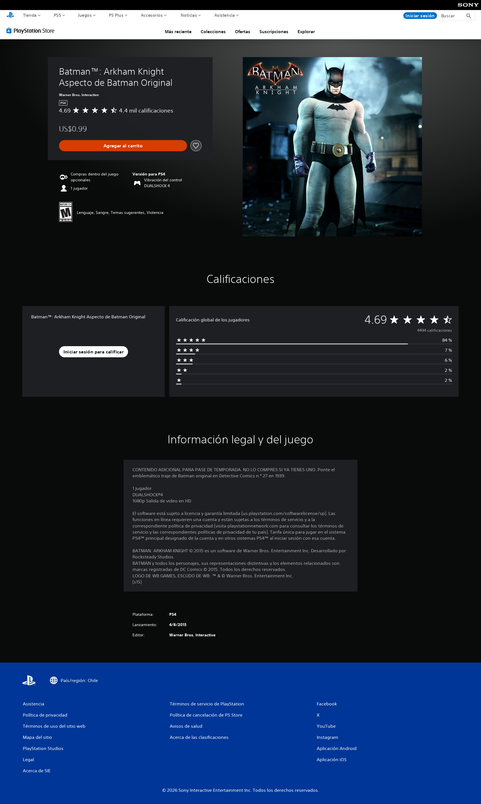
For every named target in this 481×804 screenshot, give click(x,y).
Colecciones (213, 31)
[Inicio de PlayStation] (10, 15)
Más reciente (178, 31)
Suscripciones (273, 31)
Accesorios (152, 15)
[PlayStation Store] (31, 30)
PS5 (57, 15)
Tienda (30, 15)
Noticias (188, 15)
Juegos (85, 15)
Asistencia (224, 15)
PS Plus (116, 15)
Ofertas (242, 31)
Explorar (306, 31)
